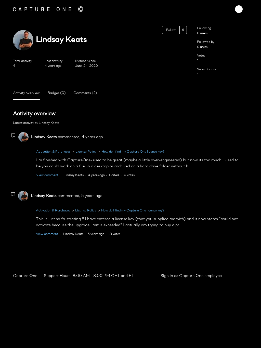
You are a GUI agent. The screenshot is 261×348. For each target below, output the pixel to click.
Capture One (25, 276)
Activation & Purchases (53, 151)
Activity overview (26, 93)
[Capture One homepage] (48, 9)
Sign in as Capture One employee (191, 276)
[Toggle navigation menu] (239, 9)
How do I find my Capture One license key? (133, 151)
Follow (171, 30)
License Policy (85, 151)
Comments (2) (85, 93)
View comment (47, 175)
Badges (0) (56, 93)
